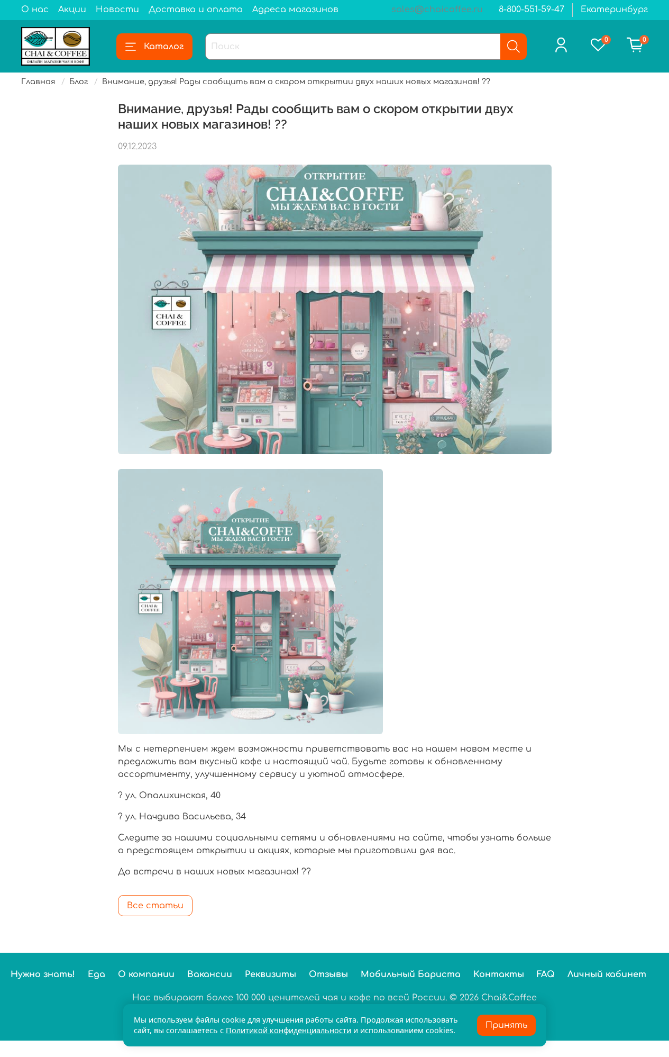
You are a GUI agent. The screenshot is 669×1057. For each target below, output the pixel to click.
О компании (146, 974)
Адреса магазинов (295, 9)
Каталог (164, 46)
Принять (506, 1025)
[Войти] (561, 45)
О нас (35, 9)
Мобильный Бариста (411, 974)
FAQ (546, 974)
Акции (72, 9)
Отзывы (328, 974)
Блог (78, 81)
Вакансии (209, 974)
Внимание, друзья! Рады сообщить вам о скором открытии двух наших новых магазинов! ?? (296, 81)
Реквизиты (270, 974)
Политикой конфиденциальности (288, 1030)
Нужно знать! (43, 974)
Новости (117, 9)
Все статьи (155, 905)
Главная (38, 81)
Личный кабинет (606, 974)
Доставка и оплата (196, 9)
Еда (96, 974)
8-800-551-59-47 (531, 9)
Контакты (498, 974)
